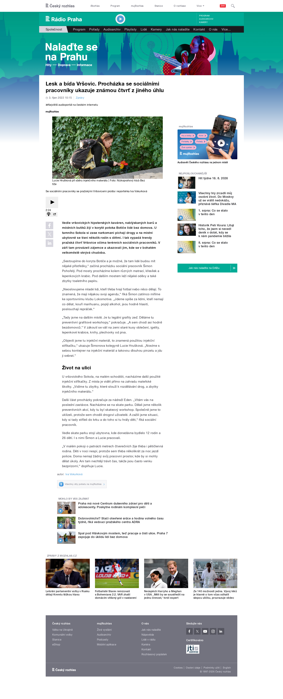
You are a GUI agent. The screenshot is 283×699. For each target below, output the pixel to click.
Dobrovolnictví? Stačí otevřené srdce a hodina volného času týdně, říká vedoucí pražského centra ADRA (121, 520)
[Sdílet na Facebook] (49, 225)
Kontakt (199, 29)
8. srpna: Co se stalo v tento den (213, 244)
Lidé (144, 29)
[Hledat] (232, 6)
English (227, 667)
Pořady (94, 29)
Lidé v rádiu (149, 639)
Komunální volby (62, 634)
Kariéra (146, 644)
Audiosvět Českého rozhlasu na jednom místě (203, 162)
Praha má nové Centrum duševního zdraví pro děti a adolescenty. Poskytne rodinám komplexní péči (115, 505)
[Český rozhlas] (60, 6)
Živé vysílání (186, 147)
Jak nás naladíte (178, 29)
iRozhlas (95, 6)
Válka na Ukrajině (62, 629)
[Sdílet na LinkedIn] (49, 243)
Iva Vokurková (74, 474)
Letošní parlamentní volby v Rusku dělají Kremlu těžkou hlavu (68, 593)
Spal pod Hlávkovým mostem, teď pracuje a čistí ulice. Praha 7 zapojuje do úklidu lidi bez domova (123, 535)
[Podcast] (49, 214)
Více (226, 29)
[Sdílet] (54, 214)
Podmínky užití (212, 667)
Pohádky (185, 141)
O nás (213, 29)
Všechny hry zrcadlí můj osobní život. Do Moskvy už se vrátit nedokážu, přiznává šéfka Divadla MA (217, 198)
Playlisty (130, 29)
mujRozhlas (137, 6)
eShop (56, 644)
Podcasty (102, 639)
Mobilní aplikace (106, 644)
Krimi (201, 136)
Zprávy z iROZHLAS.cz (62, 555)
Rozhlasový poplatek (154, 654)
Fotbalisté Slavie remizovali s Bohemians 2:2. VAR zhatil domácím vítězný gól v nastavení (116, 594)
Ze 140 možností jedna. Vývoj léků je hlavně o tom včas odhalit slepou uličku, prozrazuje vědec (215, 594)
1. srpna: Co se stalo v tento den (213, 212)
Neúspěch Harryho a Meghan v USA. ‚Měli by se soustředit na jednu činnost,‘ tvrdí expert (164, 594)
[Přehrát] (52, 202)
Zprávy (80, 97)
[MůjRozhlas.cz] (52, 112)
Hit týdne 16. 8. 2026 (213, 178)
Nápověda (148, 634)
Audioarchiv (206, 19)
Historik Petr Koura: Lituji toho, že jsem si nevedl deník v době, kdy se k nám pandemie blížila (216, 230)
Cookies (178, 667)
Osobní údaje (193, 667)
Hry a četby (186, 136)
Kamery (203, 22)
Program (115, 6)
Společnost (54, 29)
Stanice (159, 6)
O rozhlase (180, 6)
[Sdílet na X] (49, 234)
